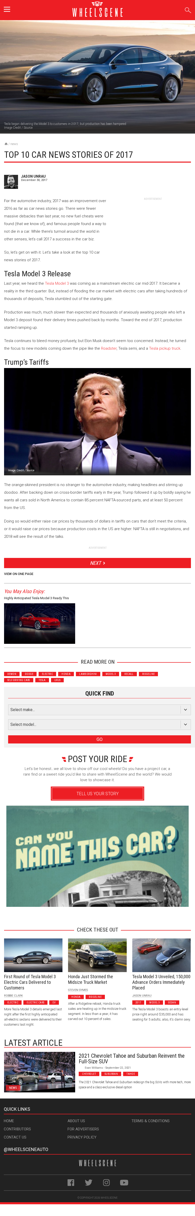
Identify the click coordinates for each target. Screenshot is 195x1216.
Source (28, 127)
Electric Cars (35, 1002)
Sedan (172, 1002)
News (14, 144)
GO (99, 739)
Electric (47, 674)
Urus (57, 680)
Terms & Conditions (151, 1121)
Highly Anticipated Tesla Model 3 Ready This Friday (36, 599)
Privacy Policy (82, 1137)
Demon (11, 674)
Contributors (17, 1129)
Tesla (42, 680)
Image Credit (12, 127)
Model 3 (111, 674)
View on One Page (18, 574)
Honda (66, 674)
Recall (128, 674)
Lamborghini (88, 674)
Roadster (109, 348)
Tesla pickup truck (164, 348)
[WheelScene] (6, 143)
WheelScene (109, 1197)
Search (188, 9)
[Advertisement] (153, 233)
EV (54, 1002)
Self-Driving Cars (18, 680)
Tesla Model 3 (57, 283)
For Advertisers (83, 1129)
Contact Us (15, 1137)
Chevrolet (89, 1074)
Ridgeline (148, 674)
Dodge (29, 674)
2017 (138, 1002)
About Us (76, 1121)
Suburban (111, 1074)
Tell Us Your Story (97, 793)
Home (9, 1121)
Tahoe (130, 1074)
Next (95, 563)
